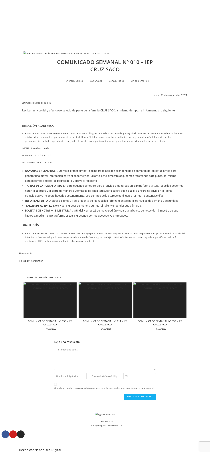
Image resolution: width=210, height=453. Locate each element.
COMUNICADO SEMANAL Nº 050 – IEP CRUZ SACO (160, 322)
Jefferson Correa (74, 80)
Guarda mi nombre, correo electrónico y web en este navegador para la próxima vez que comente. (105, 388)
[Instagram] (21, 434)
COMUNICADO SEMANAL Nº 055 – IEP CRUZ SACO (50, 322)
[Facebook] (5, 434)
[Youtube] (13, 434)
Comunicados (116, 80)
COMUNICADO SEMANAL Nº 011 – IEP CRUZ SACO (105, 322)
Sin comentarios (140, 80)
